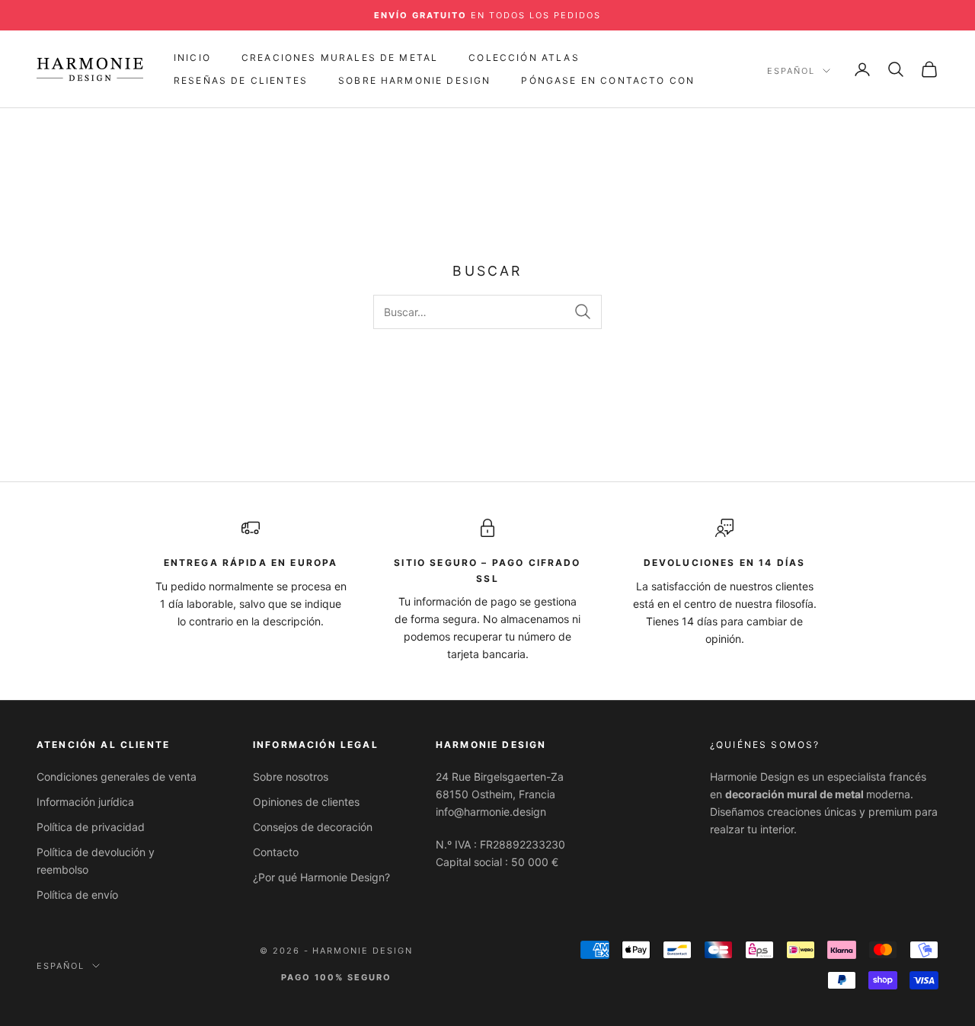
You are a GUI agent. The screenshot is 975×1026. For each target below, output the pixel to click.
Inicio (192, 57)
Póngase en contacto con (608, 80)
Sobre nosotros (290, 776)
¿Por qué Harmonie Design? (321, 877)
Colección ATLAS (523, 57)
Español (791, 71)
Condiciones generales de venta (117, 776)
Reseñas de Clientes (241, 80)
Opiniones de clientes (306, 801)
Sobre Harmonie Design (414, 80)
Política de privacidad (91, 826)
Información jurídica (85, 801)
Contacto (276, 851)
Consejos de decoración (312, 826)
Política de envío (77, 894)
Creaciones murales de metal (339, 57)
